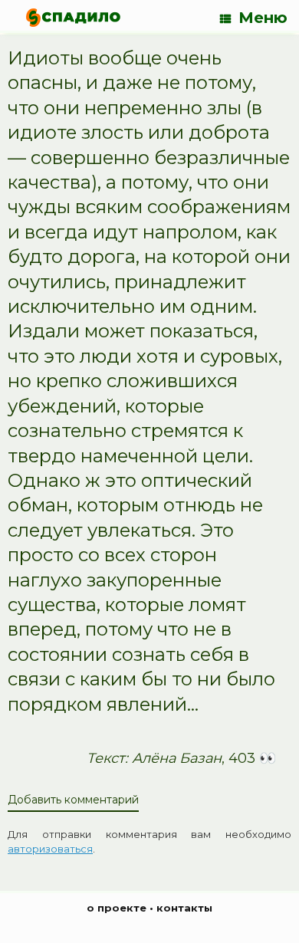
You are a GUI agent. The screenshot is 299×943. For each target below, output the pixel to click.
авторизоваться (50, 849)
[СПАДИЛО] (73, 17)
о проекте (116, 908)
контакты (184, 908)
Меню (263, 17)
